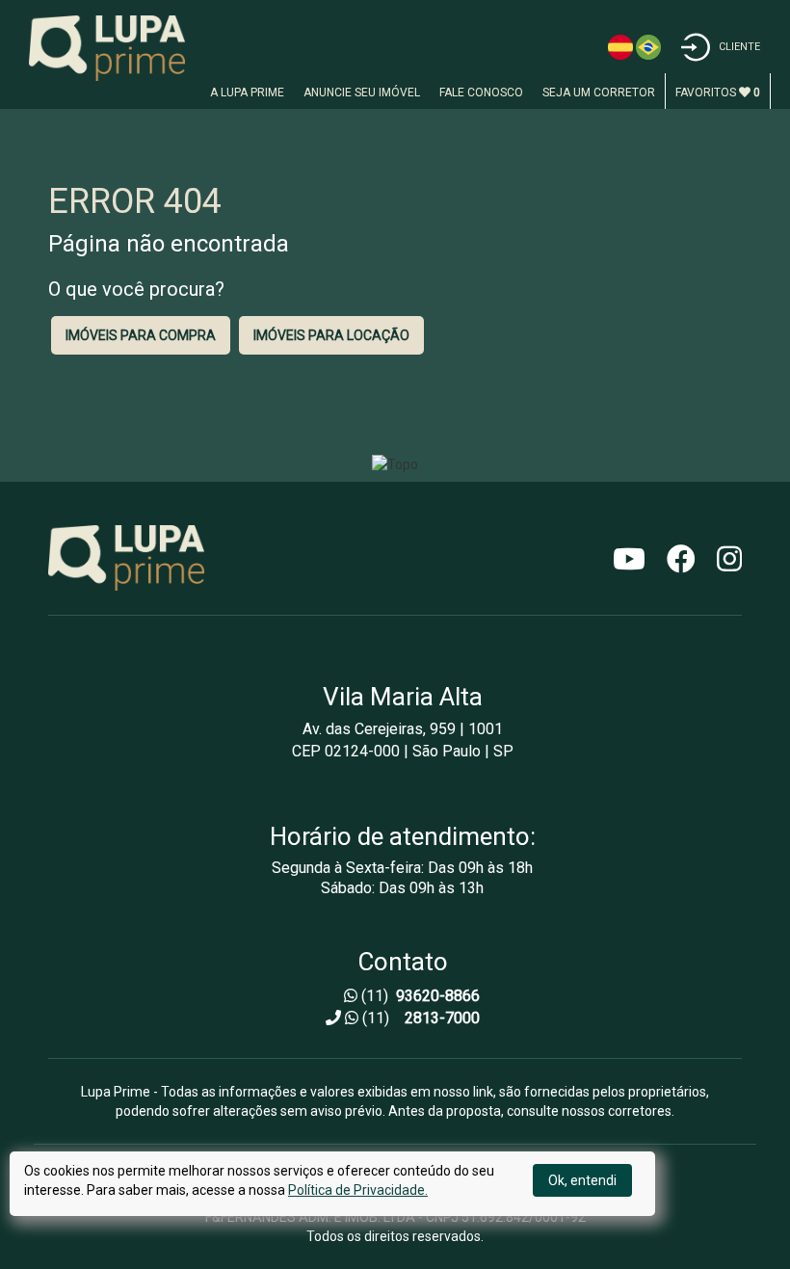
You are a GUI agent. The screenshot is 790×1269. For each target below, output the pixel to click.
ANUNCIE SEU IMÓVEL (361, 92)
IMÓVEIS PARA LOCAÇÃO (331, 335)
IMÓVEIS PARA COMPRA (141, 335)
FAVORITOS (717, 92)
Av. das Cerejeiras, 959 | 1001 (403, 729)
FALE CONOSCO (481, 92)
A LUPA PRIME (247, 92)
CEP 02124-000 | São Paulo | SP (403, 751)
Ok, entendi (582, 1180)
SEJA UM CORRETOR (598, 92)
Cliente (739, 46)
